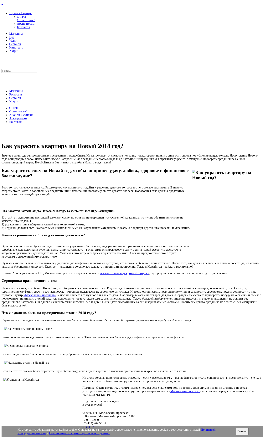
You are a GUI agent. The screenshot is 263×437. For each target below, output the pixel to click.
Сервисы (15, 44)
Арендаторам (25, 23)
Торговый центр (20, 13)
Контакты (23, 27)
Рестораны (16, 94)
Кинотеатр (16, 47)
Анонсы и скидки (21, 114)
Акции (13, 51)
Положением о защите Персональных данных (79, 433)
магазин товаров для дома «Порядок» (124, 273)
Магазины (16, 33)
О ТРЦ (21, 16)
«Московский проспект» (39, 295)
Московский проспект (185, 391)
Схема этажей (26, 20)
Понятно (242, 431)
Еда (11, 37)
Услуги (13, 40)
